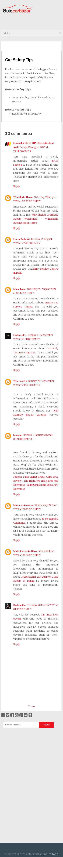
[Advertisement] (32, 21)
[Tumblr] (30, 715)
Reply (16, 186)
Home (31, 706)
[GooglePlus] (3, 715)
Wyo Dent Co (20, 381)
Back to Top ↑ (51, 854)
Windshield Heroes (23, 197)
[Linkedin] (26, 715)
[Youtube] (17, 715)
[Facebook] (12, 715)
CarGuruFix (20, 335)
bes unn (17, 435)
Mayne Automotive (23, 505)
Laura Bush (19, 239)
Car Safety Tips (19, 59)
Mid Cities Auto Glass (25, 551)
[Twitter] (7, 715)
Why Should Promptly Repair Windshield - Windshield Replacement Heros (35, 218)
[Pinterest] (21, 715)
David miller (19, 605)
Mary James (19, 289)
